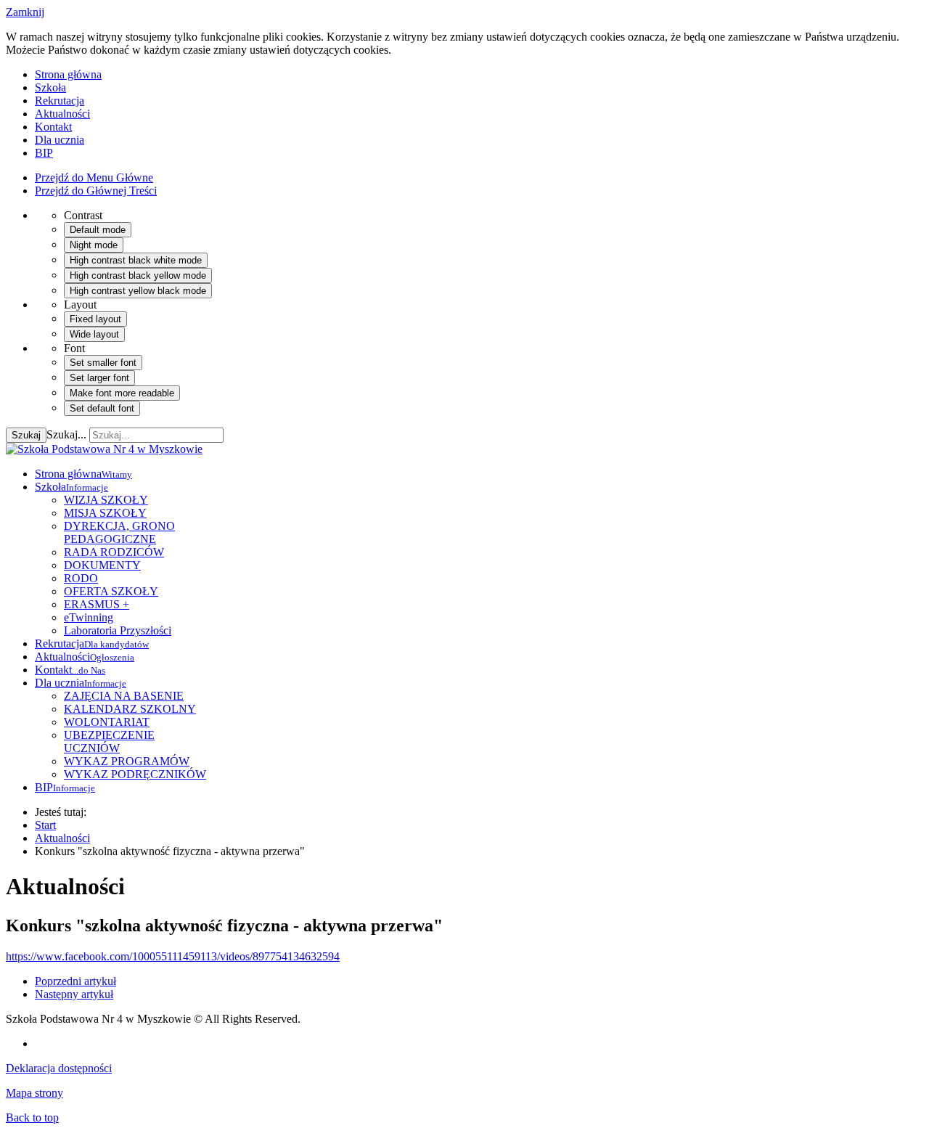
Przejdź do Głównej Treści (96, 190)
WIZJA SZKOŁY (106, 500)
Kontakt (53, 126)
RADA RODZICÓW (114, 552)
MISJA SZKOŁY (105, 513)
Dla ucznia (59, 140)
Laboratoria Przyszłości (117, 630)
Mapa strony (34, 1093)
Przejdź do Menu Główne (94, 177)
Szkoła (50, 87)
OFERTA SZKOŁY (111, 591)
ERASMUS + (96, 604)
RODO (81, 578)
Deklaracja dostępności (59, 1068)
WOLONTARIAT (107, 722)
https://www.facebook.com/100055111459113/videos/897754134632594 (173, 956)
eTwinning (88, 617)
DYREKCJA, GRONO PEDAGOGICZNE (119, 532)
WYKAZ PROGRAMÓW (126, 761)
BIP (44, 153)
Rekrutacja (59, 100)
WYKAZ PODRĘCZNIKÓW (135, 774)
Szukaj (26, 435)
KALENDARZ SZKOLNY (130, 709)
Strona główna (68, 74)
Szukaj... (66, 434)
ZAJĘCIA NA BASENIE (124, 696)
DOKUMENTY (102, 565)
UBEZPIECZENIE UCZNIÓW (109, 741)
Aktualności (62, 113)
